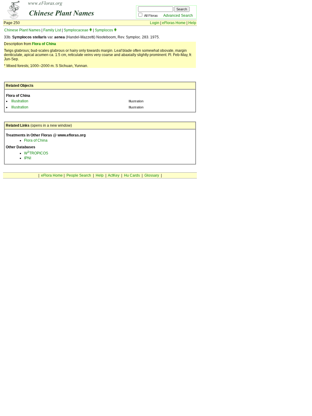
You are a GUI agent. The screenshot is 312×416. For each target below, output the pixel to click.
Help (192, 23)
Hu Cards (132, 175)
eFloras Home (174, 23)
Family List (52, 30)
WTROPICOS (36, 153)
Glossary (151, 175)
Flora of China (44, 44)
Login (154, 23)
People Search (78, 175)
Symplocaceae (76, 30)
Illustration (19, 101)
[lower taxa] (90, 30)
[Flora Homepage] (60, 18)
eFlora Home (52, 175)
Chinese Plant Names (22, 30)
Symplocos (104, 30)
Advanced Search (178, 15)
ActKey (113, 175)
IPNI (27, 158)
